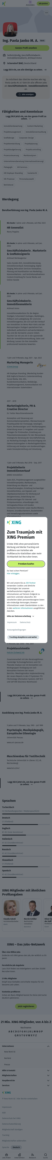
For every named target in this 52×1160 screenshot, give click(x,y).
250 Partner (31, 583)
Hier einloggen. (13, 573)
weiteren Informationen (23, 608)
